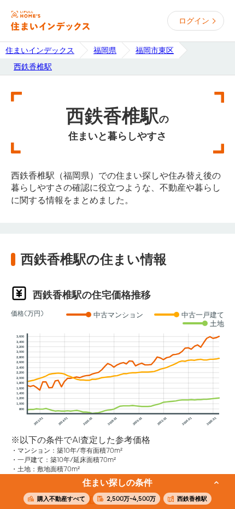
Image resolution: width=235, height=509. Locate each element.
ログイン (194, 20)
